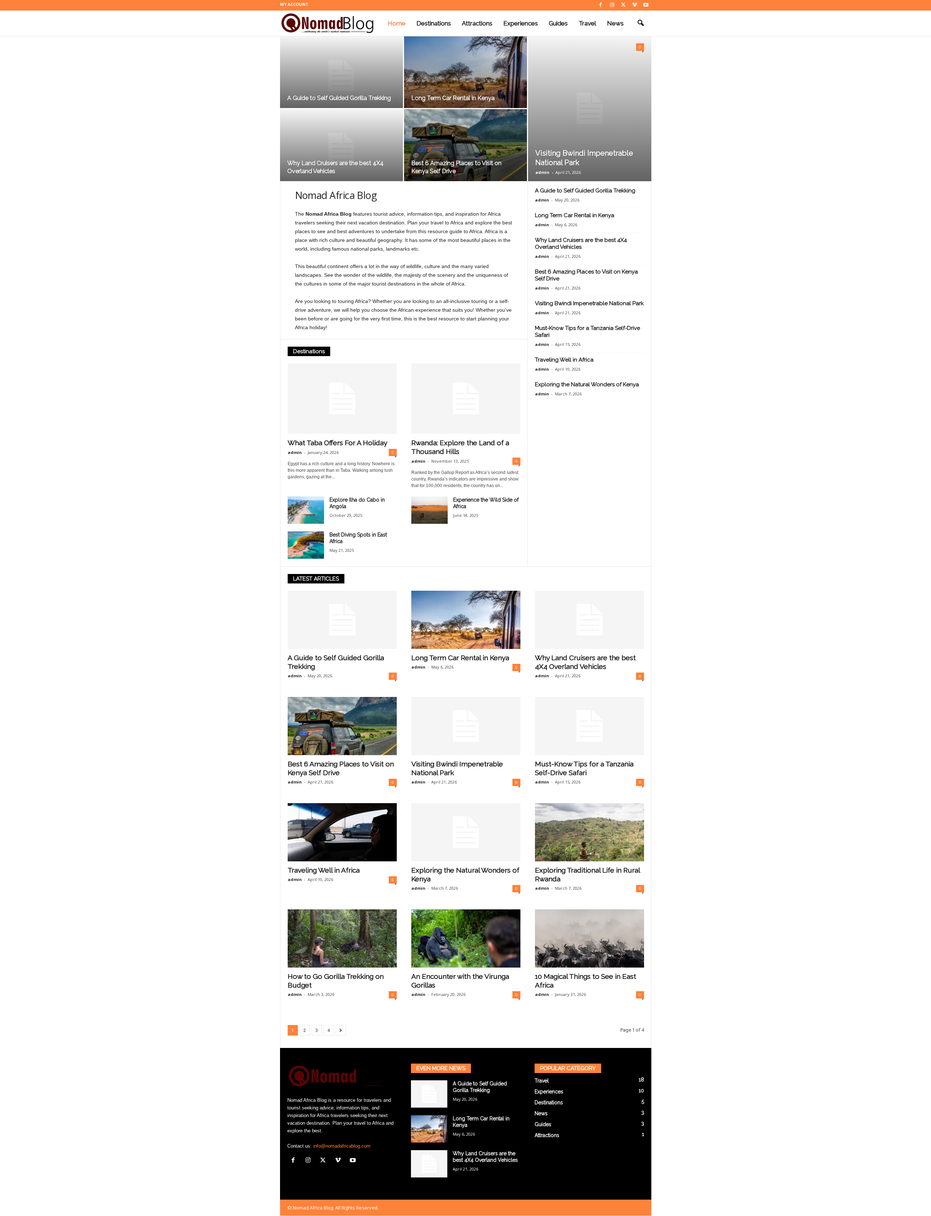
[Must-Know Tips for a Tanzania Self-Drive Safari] (589, 726)
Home (396, 23)
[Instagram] (612, 5)
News (615, 23)
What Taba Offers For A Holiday (337, 443)
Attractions (477, 23)
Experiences (520, 23)
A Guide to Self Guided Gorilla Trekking (339, 98)
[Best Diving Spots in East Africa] (306, 545)
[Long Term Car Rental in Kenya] (465, 75)
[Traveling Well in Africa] (342, 832)
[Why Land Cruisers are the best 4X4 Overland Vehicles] (341, 148)
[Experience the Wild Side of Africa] (429, 510)
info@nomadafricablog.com (342, 1146)
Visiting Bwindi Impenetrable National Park (589, 303)
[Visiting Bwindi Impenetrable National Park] (589, 108)
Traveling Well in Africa (564, 359)
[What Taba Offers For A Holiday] (342, 398)
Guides (558, 23)
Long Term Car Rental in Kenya (453, 98)
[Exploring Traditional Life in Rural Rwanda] (589, 832)
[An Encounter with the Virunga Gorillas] (465, 938)
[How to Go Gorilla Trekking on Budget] (342, 938)
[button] (640, 23)
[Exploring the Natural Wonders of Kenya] (465, 832)
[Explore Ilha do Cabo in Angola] (306, 510)
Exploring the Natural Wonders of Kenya (587, 384)
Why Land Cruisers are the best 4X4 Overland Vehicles (581, 243)
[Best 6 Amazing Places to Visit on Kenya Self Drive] (465, 148)
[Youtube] (646, 5)
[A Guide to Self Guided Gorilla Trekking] (341, 75)
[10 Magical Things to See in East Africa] (589, 938)
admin (542, 172)
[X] (623, 5)
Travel (587, 23)
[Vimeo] (634, 5)
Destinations (433, 23)
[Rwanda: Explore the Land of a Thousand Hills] (465, 398)
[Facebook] (600, 5)
